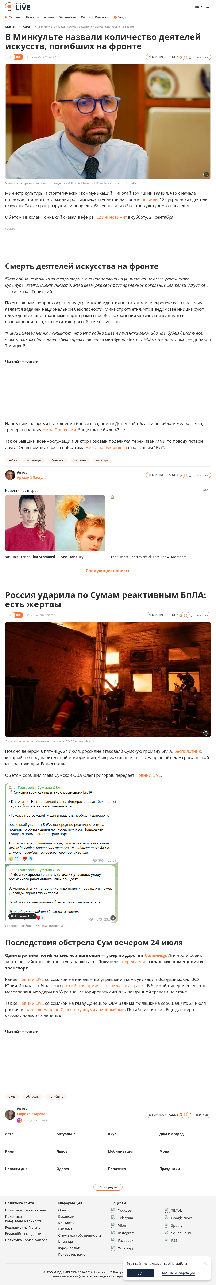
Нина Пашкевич (59, 430)
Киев (9, 1151)
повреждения (134, 961)
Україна (15, 17)
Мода (164, 1151)
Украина (80, 460)
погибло (150, 199)
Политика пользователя (25, 1210)
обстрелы (32, 1097)
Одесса (63, 1168)
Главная (10, 26)
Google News (181, 1218)
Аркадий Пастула (31, 477)
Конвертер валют (72, 1254)
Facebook (126, 1240)
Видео (122, 17)
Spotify (176, 1225)
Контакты (66, 1222)
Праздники (169, 1168)
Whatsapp (126, 1248)
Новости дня (16, 1168)
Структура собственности (79, 1235)
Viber (122, 1225)
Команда (65, 1241)
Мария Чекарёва (31, 1114)
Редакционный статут (23, 1227)
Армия (49, 17)
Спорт (85, 17)
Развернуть (108, 1187)
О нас (63, 1210)
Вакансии (66, 1216)
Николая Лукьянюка (106, 447)
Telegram (125, 1218)
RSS (174, 1240)
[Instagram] (19, 1120)
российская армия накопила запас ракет (103, 985)
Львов (62, 1151)
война (12, 460)
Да (140, 1272)
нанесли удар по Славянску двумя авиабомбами (75, 1009)
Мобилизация (120, 1151)
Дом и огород (171, 1134)
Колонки (101, 17)
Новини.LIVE (148, 775)
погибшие (56, 1097)
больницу (155, 955)
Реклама (65, 1229)
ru (197, 7)
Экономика (67, 17)
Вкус (112, 1134)
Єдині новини (110, 217)
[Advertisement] (82, 241)
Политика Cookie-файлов (26, 1240)
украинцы (34, 460)
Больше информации (178, 1273)
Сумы (12, 1097)
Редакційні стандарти (23, 1233)
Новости (32, 17)
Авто (9, 1134)
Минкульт (57, 460)
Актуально (66, 1134)
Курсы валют (69, 1248)
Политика (117, 1168)
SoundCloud (181, 1233)
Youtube (125, 1210)
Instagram (126, 1233)
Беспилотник (187, 751)
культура (102, 460)
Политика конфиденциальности (23, 1218)
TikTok (176, 1210)
